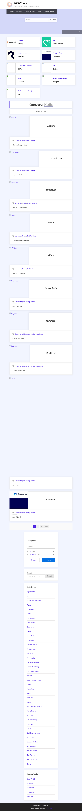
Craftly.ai (51, 353)
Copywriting (57, 53)
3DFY (20, 94)
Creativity (30, 627)
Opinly (20, 44)
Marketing (26, 140)
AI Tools (19, 11)
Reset (33, 560)
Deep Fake (31, 636)
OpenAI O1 (31, 779)
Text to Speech (32, 203)
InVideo (51, 255)
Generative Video (33, 671)
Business (33, 554)
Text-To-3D (31, 755)
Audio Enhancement (25, 65)
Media (33, 140)
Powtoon (30, 783)
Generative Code (33, 662)
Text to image (31, 746)
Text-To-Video (31, 236)
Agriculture (31, 592)
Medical (30, 698)
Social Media (31, 737)
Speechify (51, 189)
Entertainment (32, 645)
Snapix (56, 82)
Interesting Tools (30, 11)
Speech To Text (32, 742)
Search (29, 573)
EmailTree (30, 792)
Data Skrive (56, 158)
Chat (19, 78)
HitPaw (20, 69)
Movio (51, 222)
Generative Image (33, 667)
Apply (49, 560)
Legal (29, 684)
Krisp (55, 69)
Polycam (21, 56)
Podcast (30, 715)
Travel (29, 764)
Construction (31, 618)
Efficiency (30, 640)
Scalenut (56, 56)
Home (12, 11)
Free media (31, 658)
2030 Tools (20, 3)
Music (29, 702)
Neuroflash (51, 288)
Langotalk (21, 82)
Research (21, 40)
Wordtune (30, 788)
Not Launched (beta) (25, 91)
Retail (29, 728)
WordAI (51, 125)
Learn (40, 11)
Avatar (29, 605)
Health (29, 676)
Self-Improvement (33, 733)
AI (54, 40)
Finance (30, 653)
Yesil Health (58, 44)
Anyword (51, 320)
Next (46, 526)
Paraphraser (40, 334)
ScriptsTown (48, 808)
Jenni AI (30, 797)
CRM (29, 631)
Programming (32, 720)
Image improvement (24, 53)
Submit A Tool (49, 11)
